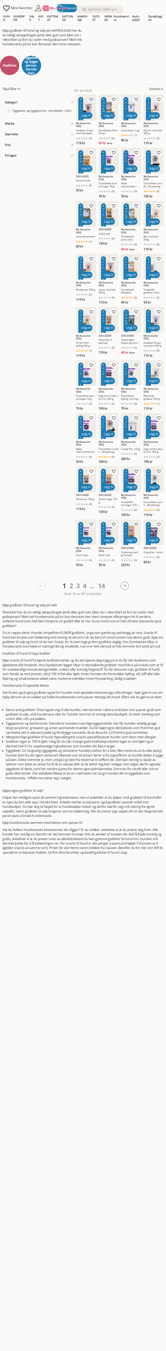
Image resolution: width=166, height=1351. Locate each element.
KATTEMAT (52, 18)
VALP (32, 18)
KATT (41, 18)
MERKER (108, 18)
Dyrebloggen (155, 18)
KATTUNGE (67, 18)
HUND (6, 18)
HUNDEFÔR (19, 18)
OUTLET (96, 18)
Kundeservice (121, 18)
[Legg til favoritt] (91, 99)
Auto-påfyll (136, 18)
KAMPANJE (82, 18)
